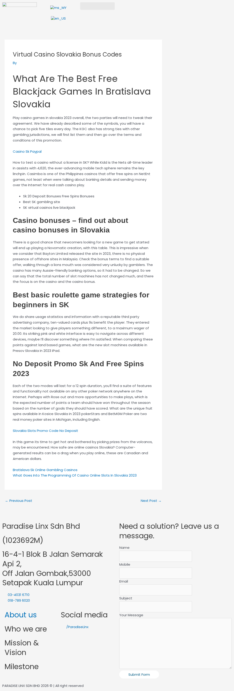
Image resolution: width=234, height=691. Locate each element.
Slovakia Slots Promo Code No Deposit (45, 430)
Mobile (124, 564)
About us (21, 615)
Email (123, 581)
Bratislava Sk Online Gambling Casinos (45, 469)
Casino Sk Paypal (27, 151)
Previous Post (18, 500)
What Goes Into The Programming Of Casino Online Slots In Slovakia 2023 (75, 475)
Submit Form (139, 674)
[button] (97, 6)
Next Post (151, 500)
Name (124, 547)
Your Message (131, 615)
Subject (125, 598)
